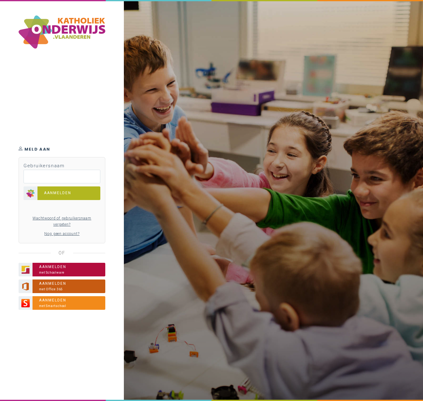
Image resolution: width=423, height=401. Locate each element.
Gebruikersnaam (44, 166)
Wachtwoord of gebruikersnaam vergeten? (62, 221)
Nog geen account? (61, 234)
